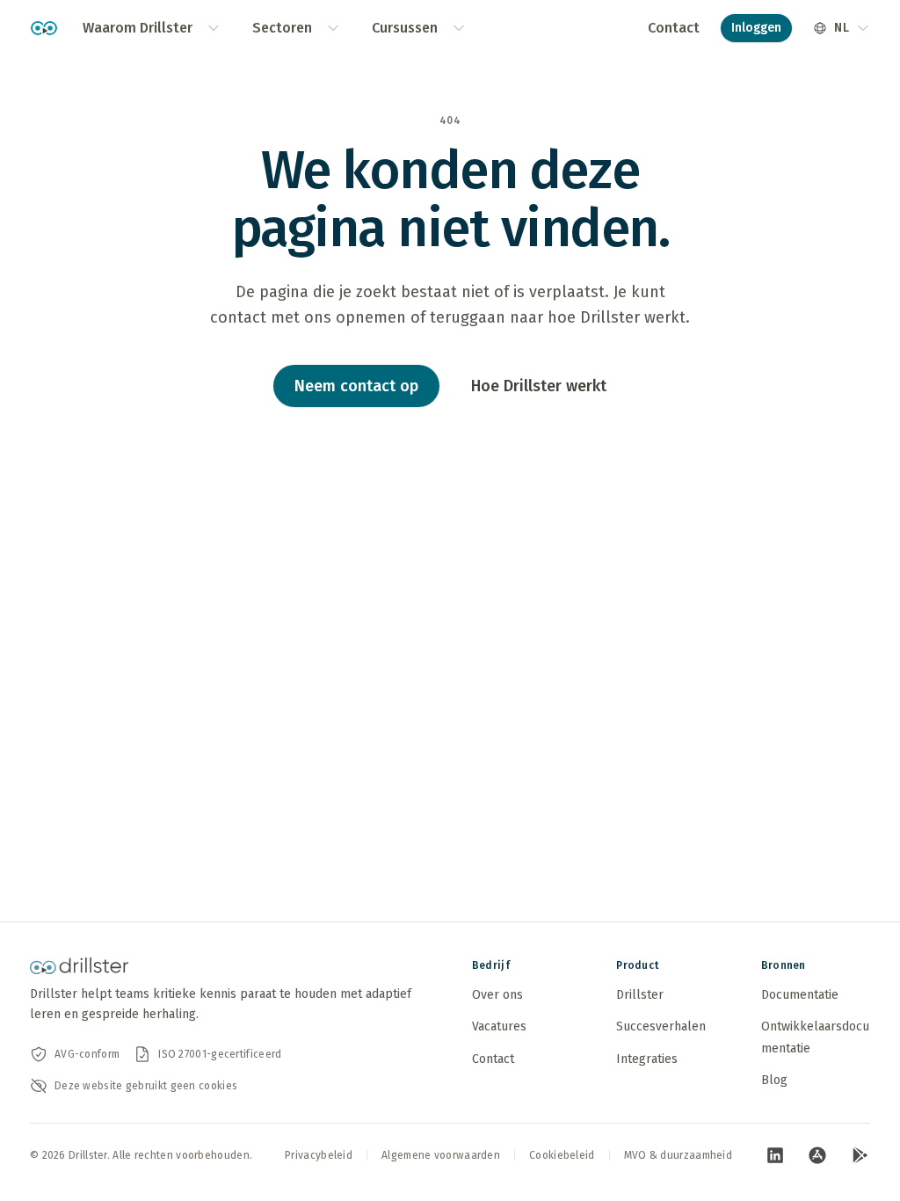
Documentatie (799, 994)
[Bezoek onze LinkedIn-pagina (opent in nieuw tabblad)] (775, 1155)
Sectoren (282, 27)
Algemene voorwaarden (440, 1155)
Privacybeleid (318, 1155)
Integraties (647, 1059)
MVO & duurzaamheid (678, 1155)
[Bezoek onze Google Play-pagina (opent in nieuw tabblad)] (859, 1155)
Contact (674, 27)
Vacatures (499, 1026)
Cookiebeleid (562, 1155)
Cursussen (405, 27)
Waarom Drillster (137, 27)
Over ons (497, 994)
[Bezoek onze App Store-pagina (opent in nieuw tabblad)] (817, 1155)
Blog (774, 1080)
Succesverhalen (661, 1026)
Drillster (640, 994)
